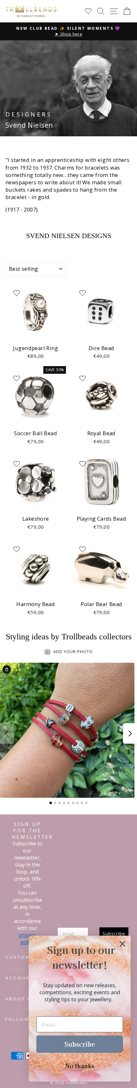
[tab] (50, 803)
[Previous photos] (7, 733)
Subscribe (79, 1044)
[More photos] (130, 733)
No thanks (79, 1065)
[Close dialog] (122, 943)
